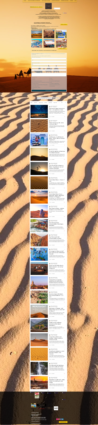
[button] (65, 102)
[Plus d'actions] (64, 106)
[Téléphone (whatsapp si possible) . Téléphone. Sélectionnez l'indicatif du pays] (33, 64)
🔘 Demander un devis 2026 (34, 28)
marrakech (45, 102)
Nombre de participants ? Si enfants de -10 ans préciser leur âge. (40, 65)
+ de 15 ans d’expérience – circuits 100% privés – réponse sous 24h (42, 22)
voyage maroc (35, 102)
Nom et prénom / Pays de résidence (36, 57)
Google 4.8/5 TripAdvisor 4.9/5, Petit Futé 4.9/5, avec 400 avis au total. (42, 23)
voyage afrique (50, 102)
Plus (61, 102)
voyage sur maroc (41, 102)
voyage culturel (55, 102)
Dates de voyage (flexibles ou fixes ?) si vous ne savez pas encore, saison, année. (41, 68)
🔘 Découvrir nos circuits (33, 27)
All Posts (31, 102)
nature (59, 102)
